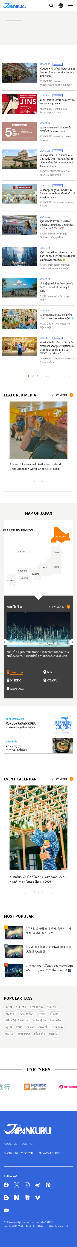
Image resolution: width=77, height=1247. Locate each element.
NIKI (50, 672)
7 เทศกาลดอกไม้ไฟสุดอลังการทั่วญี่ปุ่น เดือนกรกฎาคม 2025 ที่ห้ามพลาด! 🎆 (49, 968)
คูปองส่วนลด (55, 112)
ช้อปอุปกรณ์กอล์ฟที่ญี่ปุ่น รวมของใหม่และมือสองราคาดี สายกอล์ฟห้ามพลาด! (57, 72)
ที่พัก (58, 175)
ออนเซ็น (56, 1020)
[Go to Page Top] (69, 1239)
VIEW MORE (60, 395)
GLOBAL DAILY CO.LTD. (19, 1153)
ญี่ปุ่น (43, 299)
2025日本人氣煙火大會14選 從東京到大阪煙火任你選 (48, 949)
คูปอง (44, 112)
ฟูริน (50, 327)
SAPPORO (17, 688)
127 (46, 376)
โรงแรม (55, 1013)
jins (65, 109)
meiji (71, 202)
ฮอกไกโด (16, 672)
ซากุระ (60, 1027)
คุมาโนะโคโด (47, 175)
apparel (58, 136)
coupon (44, 140)
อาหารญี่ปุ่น (27, 1013)
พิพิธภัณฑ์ (46, 268)
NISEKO (15, 680)
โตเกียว (58, 109)
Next (52, 480)
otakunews (24, 1033)
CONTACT (28, 1143)
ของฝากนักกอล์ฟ (64, 85)
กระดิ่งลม (65, 323)
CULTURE (46, 323)
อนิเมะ (10, 1033)
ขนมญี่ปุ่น (59, 358)
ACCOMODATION (50, 171)
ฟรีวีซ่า (52, 233)
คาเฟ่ (31, 1027)
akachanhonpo (61, 202)
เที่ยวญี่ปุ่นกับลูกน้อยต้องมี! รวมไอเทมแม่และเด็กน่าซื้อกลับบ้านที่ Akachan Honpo (57, 194)
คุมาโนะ (66, 171)
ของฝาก (70, 358)
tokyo (43, 1013)
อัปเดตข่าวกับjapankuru (52, 237)
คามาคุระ (65, 296)
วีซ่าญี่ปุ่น (62, 233)
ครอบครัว (54, 296)
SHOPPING (47, 81)
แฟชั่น (54, 1033)
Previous (24, 480)
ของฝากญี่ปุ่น (47, 85)
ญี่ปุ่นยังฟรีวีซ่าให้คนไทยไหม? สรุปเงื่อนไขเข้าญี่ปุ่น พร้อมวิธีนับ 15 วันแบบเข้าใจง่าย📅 (57, 225)
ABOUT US (10, 1143)
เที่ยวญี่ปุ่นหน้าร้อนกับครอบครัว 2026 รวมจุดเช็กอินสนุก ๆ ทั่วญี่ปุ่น (56, 287)
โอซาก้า (40, 1033)
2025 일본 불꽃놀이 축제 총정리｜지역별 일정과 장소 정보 (48, 930)
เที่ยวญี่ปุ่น (37, 1007)
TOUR (44, 233)
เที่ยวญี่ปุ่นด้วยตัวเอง (17, 1020)
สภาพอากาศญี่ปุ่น (61, 268)
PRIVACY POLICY (49, 1153)
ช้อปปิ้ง (44, 206)
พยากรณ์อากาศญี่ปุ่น (59, 265)
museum (58, 81)
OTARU (52, 680)
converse (67, 136)
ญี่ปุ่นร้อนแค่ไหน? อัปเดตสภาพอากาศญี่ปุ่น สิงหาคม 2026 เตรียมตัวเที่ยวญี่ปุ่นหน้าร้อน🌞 (57, 256)
